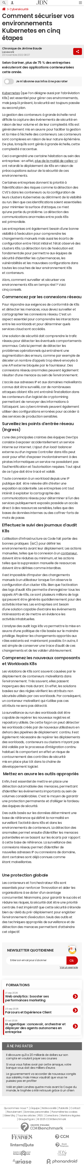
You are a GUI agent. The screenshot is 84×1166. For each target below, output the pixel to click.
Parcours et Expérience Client (28, 1011)
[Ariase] (22, 1161)
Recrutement (14, 1112)
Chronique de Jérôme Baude (22, 48)
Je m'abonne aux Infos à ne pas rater (42, 81)
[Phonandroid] (62, 1161)
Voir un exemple (69, 967)
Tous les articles (26, 1115)
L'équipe (34, 1108)
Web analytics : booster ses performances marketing (27, 997)
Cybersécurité (19, 9)
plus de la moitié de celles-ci (56, 160)
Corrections (52, 1115)
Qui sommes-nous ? (16, 1108)
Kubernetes (11, 93)
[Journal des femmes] (22, 1136)
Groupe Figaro (26, 1119)
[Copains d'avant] (22, 1153)
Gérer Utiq (9, 1115)
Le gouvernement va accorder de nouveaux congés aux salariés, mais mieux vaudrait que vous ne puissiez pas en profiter (41, 1077)
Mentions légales (70, 1115)
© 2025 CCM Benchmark (51, 1119)
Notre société (49, 1108)
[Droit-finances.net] (62, 1145)
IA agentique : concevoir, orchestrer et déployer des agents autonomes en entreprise (35, 1027)
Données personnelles (36, 1112)
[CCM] (62, 1136)
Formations (18, 985)
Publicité (63, 1108)
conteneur (69, 553)
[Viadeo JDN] (62, 1153)
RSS (40, 1115)
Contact (75, 1108)
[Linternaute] (22, 1145)
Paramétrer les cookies (64, 1112)
